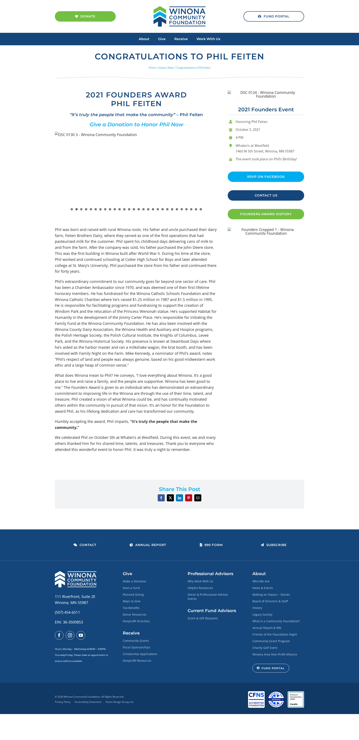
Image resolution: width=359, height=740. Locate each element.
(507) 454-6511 (67, 612)
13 (129, 209)
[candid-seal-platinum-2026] (296, 693)
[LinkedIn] (179, 497)
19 (158, 209)
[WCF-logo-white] (75, 573)
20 (162, 209)
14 (134, 209)
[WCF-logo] (179, 8)
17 (148, 209)
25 (186, 209)
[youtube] (80, 635)
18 (153, 209)
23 (177, 209)
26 (191, 209)
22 (172, 209)
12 (124, 209)
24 (182, 209)
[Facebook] (161, 497)
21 (167, 209)
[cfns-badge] (256, 693)
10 (115, 209)
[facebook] (59, 635)
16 (143, 209)
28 (201, 209)
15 (139, 209)
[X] (170, 497)
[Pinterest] (188, 497)
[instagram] (70, 635)
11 (119, 209)
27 (196, 209)
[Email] (197, 497)
